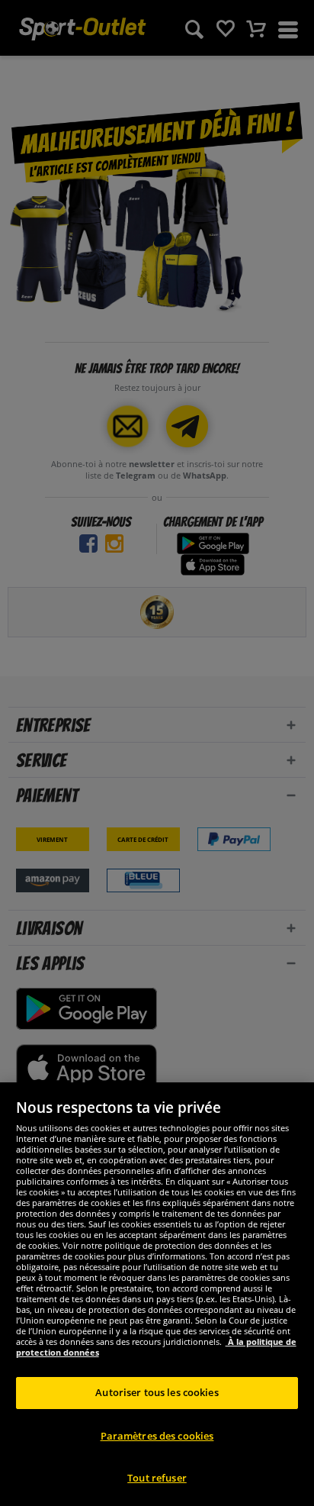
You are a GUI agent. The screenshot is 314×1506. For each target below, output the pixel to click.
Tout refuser (157, 1478)
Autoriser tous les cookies (156, 1392)
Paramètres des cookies (157, 1436)
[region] (157, 1294)
